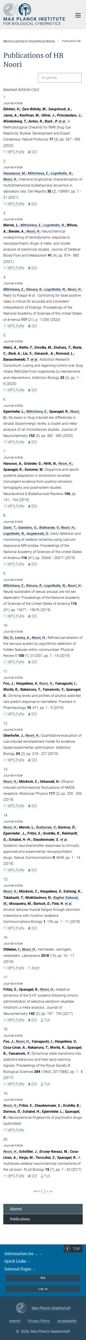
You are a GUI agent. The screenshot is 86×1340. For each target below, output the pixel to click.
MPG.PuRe (15, 152)
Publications (20, 1219)
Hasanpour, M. (14, 173)
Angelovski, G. (38, 533)
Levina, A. (22, 638)
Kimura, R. (34, 289)
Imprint (14, 1321)
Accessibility (67, 1321)
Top (76, 1249)
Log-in (43, 1288)
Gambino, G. (27, 527)
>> (50, 1191)
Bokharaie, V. (49, 527)
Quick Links (15, 1261)
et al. (62, 121)
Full (47, 1020)
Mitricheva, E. (38, 173)
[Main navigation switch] (78, 15)
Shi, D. (8, 638)
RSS (43, 1278)
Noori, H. (10, 179)
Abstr (36, 968)
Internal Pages (18, 1269)
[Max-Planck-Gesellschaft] (24, 1308)
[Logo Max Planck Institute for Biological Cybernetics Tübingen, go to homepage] (34, 14)
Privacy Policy (39, 1321)
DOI (34, 152)
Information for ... (21, 1253)
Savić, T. (9, 527)
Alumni (16, 1209)
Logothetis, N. (61, 173)
